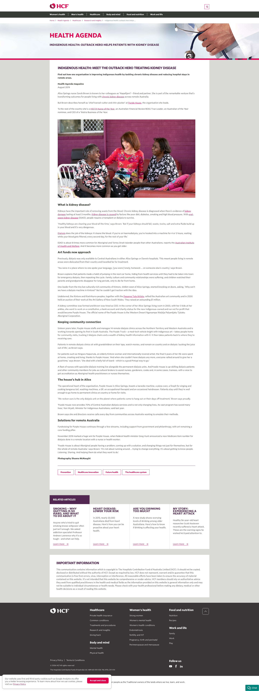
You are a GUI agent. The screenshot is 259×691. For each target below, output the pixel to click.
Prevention (66, 472)
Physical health (97, 653)
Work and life (156, 14)
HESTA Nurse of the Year (102, 109)
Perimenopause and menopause (144, 645)
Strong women (136, 615)
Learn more (58, 544)
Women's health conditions (142, 625)
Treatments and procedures (103, 625)
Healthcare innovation (88, 472)
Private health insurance (101, 615)
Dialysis (61, 233)
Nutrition (173, 615)
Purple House (134, 103)
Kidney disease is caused (104, 214)
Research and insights (92, 20)
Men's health (77, 14)
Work (171, 638)
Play (171, 643)
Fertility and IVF (137, 635)
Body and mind (113, 14)
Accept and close (98, 680)
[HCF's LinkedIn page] (181, 666)
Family (172, 633)
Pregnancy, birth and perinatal (143, 640)
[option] (126, 158)
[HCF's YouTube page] (170, 666)
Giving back (95, 635)
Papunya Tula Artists (134, 296)
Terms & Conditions (75, 660)
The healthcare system (136, 472)
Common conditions (99, 620)
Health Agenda (63, 20)
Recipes (172, 620)
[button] (252, 688)
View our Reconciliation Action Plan (80, 685)
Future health (112, 472)
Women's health (57, 14)
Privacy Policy (56, 660)
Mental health (96, 648)
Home (52, 20)
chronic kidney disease (113, 97)
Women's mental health (140, 620)
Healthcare (95, 14)
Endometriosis (136, 630)
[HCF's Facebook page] (176, 666)
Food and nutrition (135, 14)
